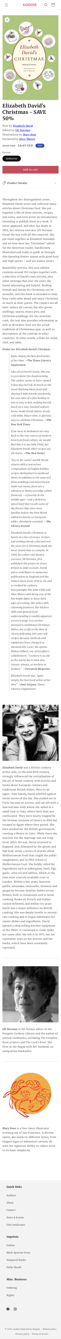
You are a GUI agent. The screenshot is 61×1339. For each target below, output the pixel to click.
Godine (11, 1245)
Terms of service (40, 1334)
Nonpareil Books (16, 1259)
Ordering (12, 1287)
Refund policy (49, 1329)
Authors (11, 1195)
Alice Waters (27, 139)
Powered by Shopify (30, 1329)
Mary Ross (29, 134)
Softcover (11, 158)
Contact (11, 1210)
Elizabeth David (23, 125)
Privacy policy (22, 1334)
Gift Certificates (16, 1224)
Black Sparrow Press (18, 1252)
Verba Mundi (14, 1267)
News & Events (15, 1217)
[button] (6, 4)
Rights (10, 1295)
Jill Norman (22, 130)
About (10, 1202)
